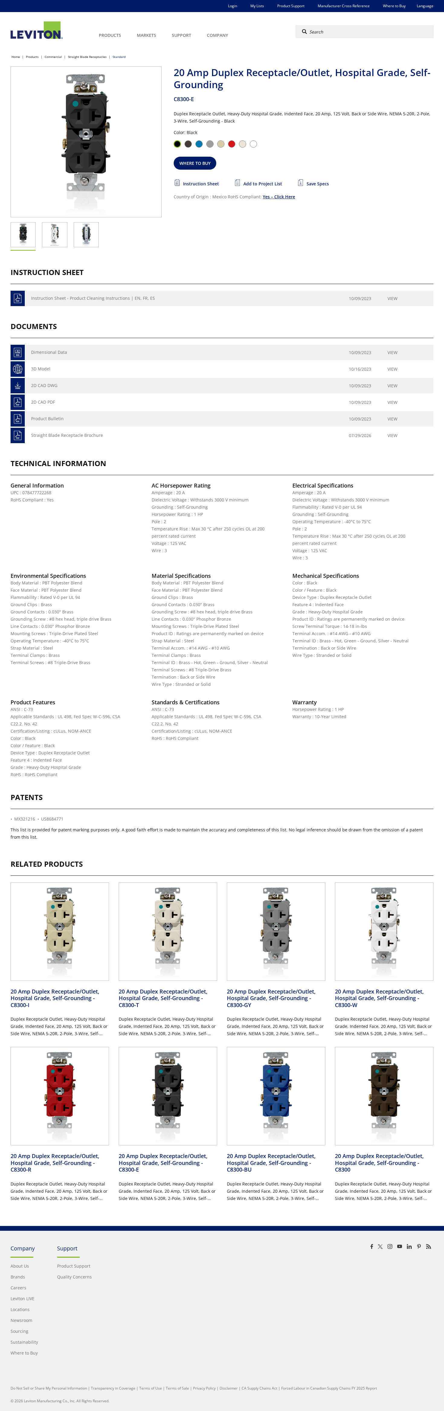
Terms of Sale (177, 1388)
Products (32, 57)
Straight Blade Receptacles (87, 57)
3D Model (40, 369)
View (392, 298)
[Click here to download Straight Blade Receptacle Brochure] (18, 435)
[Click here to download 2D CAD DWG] (18, 385)
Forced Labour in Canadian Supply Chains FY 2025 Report (329, 1388)
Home (15, 57)
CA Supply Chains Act (259, 1388)
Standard (119, 57)
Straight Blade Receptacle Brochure (67, 435)
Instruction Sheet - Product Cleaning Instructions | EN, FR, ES (93, 298)
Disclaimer (229, 1388)
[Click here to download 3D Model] (18, 369)
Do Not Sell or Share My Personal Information (49, 1388)
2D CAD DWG (44, 385)
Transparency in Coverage (113, 1388)
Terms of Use (150, 1388)
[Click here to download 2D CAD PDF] (18, 402)
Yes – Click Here (279, 197)
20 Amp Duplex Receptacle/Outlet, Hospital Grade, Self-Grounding (55, 998)
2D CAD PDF (43, 402)
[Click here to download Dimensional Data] (18, 352)
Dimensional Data (49, 352)
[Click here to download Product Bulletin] (18, 419)
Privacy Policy (204, 1388)
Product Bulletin (47, 418)
